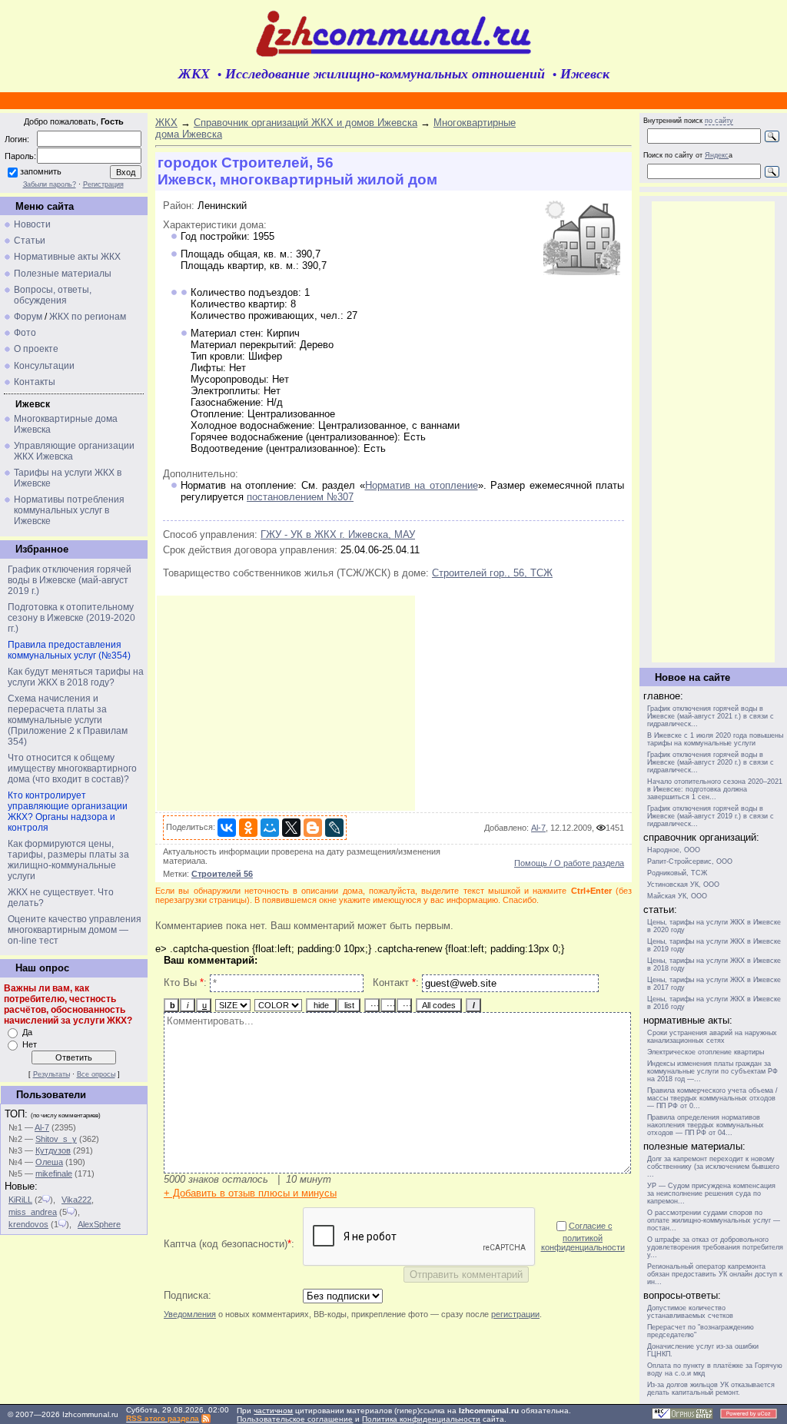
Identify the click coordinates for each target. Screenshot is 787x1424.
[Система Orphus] (682, 1416)
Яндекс (717, 155)
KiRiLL (20, 1199)
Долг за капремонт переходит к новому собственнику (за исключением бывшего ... (713, 1166)
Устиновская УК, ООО (683, 884)
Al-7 (42, 1127)
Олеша (49, 1162)
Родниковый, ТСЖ (677, 873)
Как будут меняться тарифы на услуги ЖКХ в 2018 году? (76, 677)
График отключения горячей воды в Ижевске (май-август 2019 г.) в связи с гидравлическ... (710, 816)
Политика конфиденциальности (421, 1419)
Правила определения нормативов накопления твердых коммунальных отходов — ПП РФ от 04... (705, 1125)
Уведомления (190, 1314)
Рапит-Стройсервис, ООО (689, 861)
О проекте (36, 349)
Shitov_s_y (56, 1139)
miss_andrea (32, 1212)
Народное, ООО (673, 850)
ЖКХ (166, 122)
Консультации (44, 365)
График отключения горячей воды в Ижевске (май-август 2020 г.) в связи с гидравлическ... (710, 762)
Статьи (29, 240)
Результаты (51, 1074)
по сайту (719, 120)
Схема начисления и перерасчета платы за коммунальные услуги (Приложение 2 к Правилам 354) (68, 720)
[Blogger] (313, 827)
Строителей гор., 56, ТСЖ (492, 573)
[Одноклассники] (248, 827)
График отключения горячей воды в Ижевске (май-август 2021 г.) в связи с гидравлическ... (710, 716)
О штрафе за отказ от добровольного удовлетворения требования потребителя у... (715, 1247)
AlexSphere (99, 1224)
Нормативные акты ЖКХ (67, 256)
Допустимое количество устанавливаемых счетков (690, 1311)
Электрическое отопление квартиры (705, 1052)
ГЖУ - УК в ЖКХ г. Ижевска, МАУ (338, 534)
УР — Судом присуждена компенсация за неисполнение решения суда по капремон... (711, 1193)
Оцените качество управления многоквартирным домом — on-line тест (74, 930)
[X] (291, 827)
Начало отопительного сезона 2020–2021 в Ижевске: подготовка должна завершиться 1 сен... (714, 789)
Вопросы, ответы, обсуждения (52, 295)
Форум (28, 316)
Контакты (34, 382)
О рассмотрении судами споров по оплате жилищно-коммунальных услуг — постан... (713, 1220)
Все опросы (96, 1074)
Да (27, 1032)
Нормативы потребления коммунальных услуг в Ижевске (69, 510)
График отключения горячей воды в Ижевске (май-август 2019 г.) (69, 580)
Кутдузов (53, 1150)
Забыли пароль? (49, 184)
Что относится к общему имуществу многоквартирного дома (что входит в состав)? (72, 768)
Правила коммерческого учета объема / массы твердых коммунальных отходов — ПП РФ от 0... (712, 1098)
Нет (29, 1044)
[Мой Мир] (270, 827)
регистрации (515, 1314)
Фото (25, 332)
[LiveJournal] (334, 827)
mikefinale (53, 1173)
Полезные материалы (62, 273)
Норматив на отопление (421, 485)
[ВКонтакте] (227, 827)
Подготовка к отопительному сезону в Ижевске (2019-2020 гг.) (71, 618)
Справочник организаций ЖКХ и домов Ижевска (305, 122)
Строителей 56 (222, 873)
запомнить (40, 171)
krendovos (28, 1224)
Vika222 (76, 1199)
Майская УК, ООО (677, 896)
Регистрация (103, 184)
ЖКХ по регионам (87, 316)
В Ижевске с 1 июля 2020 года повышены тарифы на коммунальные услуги (715, 739)
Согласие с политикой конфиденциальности (583, 1236)
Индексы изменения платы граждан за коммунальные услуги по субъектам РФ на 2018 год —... (712, 1071)
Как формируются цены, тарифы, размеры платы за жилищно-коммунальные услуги (68, 859)
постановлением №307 (300, 497)
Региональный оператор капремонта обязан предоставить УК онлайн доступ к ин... (714, 1274)
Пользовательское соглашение (295, 1419)
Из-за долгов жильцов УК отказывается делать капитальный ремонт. (711, 1388)
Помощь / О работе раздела (569, 863)
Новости (32, 224)
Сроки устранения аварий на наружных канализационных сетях (712, 1036)
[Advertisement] (286, 703)
